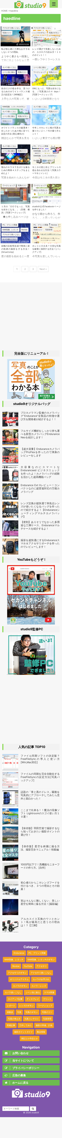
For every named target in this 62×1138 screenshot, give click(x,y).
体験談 (10, 1012)
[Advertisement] (31, 317)
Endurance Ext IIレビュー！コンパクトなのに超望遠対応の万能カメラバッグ (40, 488)
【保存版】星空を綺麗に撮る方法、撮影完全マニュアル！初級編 (40, 848)
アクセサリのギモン (17, 972)
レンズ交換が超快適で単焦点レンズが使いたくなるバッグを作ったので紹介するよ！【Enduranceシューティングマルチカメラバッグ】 (40, 510)
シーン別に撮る (32, 992)
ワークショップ (45, 1005)
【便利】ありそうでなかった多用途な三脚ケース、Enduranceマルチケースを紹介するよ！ (40, 525)
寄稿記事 (11, 1025)
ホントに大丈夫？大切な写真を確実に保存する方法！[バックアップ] (46, 249)
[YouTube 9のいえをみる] (31, 622)
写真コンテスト (31, 1018)
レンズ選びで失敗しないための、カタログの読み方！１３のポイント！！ (46, 52)
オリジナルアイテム (19, 979)
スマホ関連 (49, 992)
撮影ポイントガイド (23, 1032)
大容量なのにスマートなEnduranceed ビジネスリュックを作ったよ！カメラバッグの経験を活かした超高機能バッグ (40, 472)
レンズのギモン (26, 1005)
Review (16, 966)
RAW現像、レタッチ (13, 959)
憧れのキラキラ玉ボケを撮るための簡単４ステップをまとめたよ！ (15, 170)
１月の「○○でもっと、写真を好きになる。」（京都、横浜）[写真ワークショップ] (15, 209)
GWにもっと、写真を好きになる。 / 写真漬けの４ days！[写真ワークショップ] (46, 91)
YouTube (28, 966)
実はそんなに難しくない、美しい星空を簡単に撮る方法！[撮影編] (40, 902)
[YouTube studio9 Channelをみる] (31, 593)
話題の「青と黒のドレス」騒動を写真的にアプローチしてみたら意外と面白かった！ (40, 795)
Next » (43, 269)
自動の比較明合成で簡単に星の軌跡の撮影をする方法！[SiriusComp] (15, 249)
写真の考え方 (14, 1018)
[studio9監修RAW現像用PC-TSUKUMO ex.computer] (31, 673)
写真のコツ (47, 1012)
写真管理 (47, 1018)
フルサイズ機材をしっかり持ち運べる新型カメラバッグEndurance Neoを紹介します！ (40, 434)
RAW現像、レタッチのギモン (41, 959)
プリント (47, 999)
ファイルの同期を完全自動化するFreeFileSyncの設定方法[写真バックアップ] (40, 777)
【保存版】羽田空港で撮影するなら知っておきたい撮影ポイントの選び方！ (40, 832)
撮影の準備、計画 (44, 1025)
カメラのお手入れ (41, 979)
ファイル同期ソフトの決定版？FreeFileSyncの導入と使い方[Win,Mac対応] (40, 759)
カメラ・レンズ (39, 986)
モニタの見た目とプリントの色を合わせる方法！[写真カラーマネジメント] (46, 170)
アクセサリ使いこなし (41, 972)
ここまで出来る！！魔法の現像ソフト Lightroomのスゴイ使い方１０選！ (40, 813)
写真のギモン (31, 1012)
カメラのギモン (20, 986)
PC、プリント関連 (37, 953)
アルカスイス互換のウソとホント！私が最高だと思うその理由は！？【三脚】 (40, 922)
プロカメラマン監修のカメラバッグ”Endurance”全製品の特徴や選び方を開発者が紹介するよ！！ (40, 416)
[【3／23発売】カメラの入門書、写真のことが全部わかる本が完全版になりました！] (31, 397)
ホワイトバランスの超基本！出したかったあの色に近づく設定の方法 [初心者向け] (15, 131)
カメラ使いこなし (13, 992)
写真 (19, 1012)
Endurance (19, 953)
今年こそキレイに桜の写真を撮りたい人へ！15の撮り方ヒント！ (46, 131)
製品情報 (41, 1032)
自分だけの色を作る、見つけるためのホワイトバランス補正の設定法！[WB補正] (15, 91)
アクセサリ (41, 966)
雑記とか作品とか (29, 1038)
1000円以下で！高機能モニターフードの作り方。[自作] (40, 866)
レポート (11, 1005)
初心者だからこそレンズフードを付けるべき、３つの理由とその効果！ (40, 886)
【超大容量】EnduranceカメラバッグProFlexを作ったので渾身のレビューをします (40, 452)
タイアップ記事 (15, 999)
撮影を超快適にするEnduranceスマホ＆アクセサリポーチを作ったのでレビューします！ (40, 543)
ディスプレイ (33, 999)
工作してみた (25, 1025)
